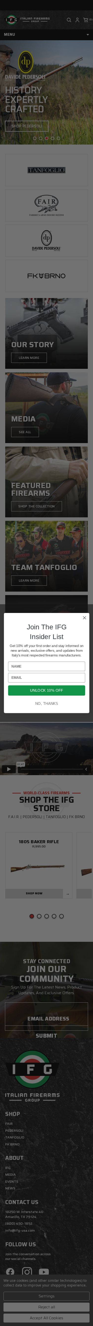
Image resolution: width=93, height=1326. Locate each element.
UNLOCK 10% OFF (46, 690)
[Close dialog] (84, 617)
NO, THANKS (46, 703)
